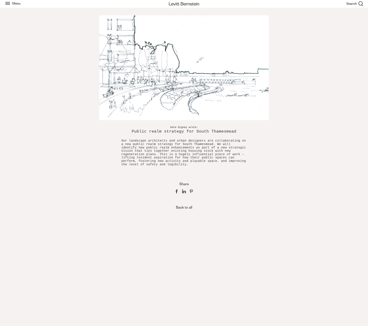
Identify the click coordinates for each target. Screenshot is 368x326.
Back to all (184, 207)
